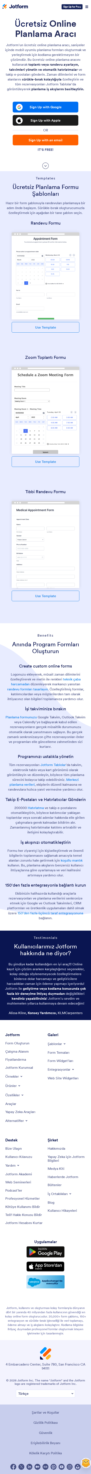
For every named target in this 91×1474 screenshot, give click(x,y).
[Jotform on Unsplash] (78, 1467)
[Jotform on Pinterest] (54, 1467)
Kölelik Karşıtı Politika (45, 1453)
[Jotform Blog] (45, 1467)
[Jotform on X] (21, 1467)
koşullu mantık (72, 860)
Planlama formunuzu (21, 717)
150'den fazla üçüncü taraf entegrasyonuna (50, 913)
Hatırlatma (36, 808)
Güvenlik (45, 1433)
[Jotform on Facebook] (13, 1467)
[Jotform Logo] (15, 7)
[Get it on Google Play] (45, 1252)
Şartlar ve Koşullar (45, 1412)
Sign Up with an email (45, 140)
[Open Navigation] (86, 6)
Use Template (45, 327)
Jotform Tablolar (53, 765)
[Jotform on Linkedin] (29, 1467)
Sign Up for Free (72, 6)
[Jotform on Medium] (37, 1467)
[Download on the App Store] (45, 1266)
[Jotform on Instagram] (70, 1467)
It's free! (45, 149)
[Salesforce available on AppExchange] (45, 1281)
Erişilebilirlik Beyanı (45, 1443)
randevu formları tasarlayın (27, 689)
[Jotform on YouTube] (62, 1467)
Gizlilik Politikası (45, 1422)
